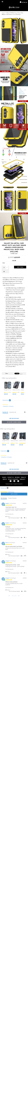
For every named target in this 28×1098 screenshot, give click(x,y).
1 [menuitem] (12, 595)
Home (3, 13)
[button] (8, 516)
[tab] (5, 412)
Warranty (22, 479)
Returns (17, 477)
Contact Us (10, 477)
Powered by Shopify (9, 483)
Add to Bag (20, 267)
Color (14, 260)
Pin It (21, 374)
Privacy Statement (13, 479)
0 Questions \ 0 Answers (8, 406)
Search (4, 477)
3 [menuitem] (15, 595)
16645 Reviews (11, 492)
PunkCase (14, 253)
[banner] (14, 7)
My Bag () (24, 2)
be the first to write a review (14, 422)
